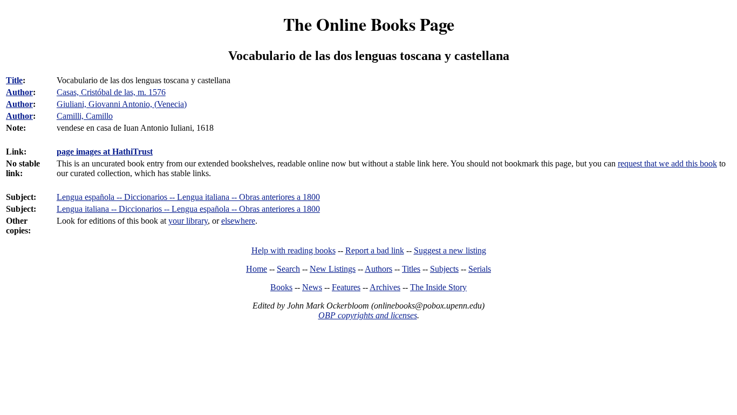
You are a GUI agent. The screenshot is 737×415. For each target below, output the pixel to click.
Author (19, 92)
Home (256, 268)
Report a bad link (374, 250)
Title (14, 80)
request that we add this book (667, 163)
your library (188, 220)
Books (281, 287)
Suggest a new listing (450, 250)
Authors (378, 268)
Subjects (444, 268)
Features (346, 287)
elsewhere (238, 220)
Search (288, 268)
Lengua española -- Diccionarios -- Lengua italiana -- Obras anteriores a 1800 (188, 197)
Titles (411, 268)
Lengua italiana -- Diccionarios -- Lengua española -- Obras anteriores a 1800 (188, 208)
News (312, 287)
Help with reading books (293, 250)
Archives (385, 287)
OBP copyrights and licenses (367, 315)
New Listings (333, 268)
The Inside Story (438, 287)
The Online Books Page (368, 24)
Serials (479, 268)
